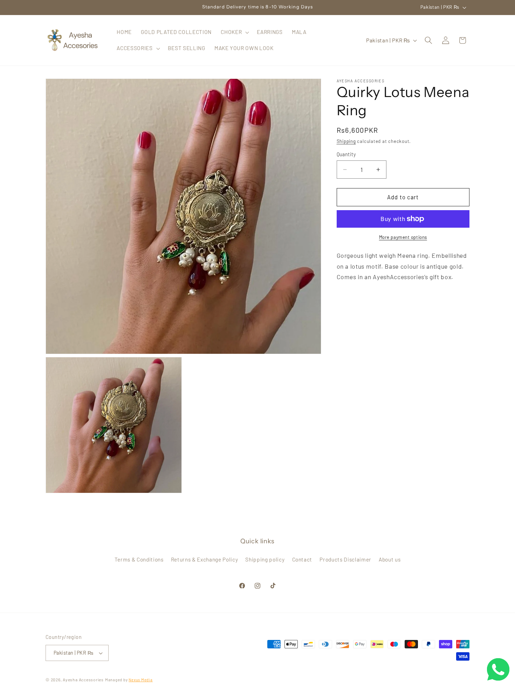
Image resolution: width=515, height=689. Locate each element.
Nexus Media (140, 679)
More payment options (403, 237)
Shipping (346, 141)
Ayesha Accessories (83, 679)
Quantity (346, 154)
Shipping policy (264, 560)
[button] (234, 32)
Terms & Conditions (139, 560)
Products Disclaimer (345, 560)
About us (389, 560)
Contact (302, 560)
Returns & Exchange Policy (204, 560)
